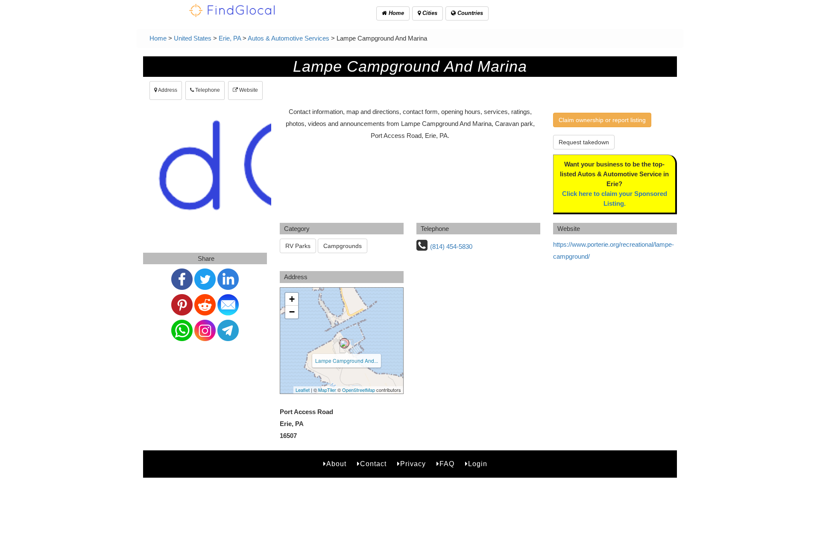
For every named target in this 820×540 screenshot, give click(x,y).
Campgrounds (342, 245)
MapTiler (327, 389)
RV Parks (297, 245)
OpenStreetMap (358, 389)
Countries (469, 13)
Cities (429, 13)
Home (395, 13)
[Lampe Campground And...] (344, 343)
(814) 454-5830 (451, 246)
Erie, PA (230, 38)
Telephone (207, 90)
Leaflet (303, 389)
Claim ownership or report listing (602, 120)
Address (167, 90)
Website (248, 90)
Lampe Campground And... (346, 360)
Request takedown (584, 142)
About (336, 463)
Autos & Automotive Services (288, 38)
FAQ (446, 463)
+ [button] (292, 299)
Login (477, 463)
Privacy (413, 463)
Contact (373, 463)
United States (192, 38)
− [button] (292, 311)
